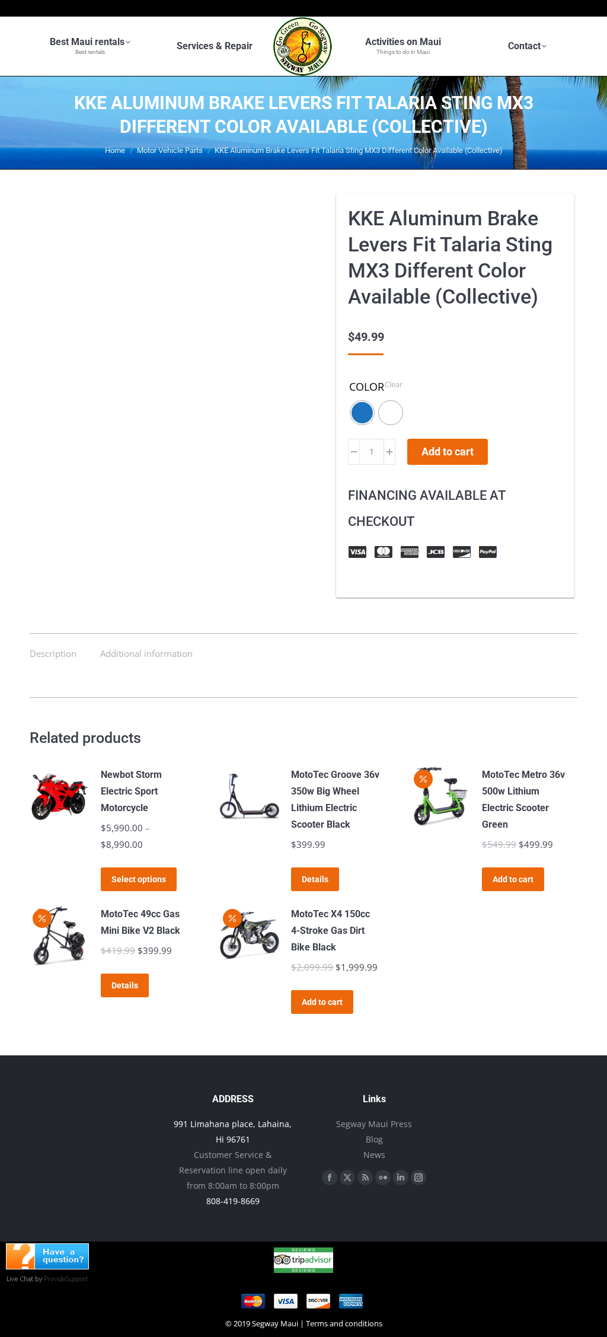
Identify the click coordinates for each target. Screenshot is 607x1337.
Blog (374, 1139)
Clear (393, 384)
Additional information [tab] (146, 653)
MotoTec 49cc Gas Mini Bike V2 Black (140, 922)
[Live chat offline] (47, 1266)
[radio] (362, 413)
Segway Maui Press (374, 1123)
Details (315, 879)
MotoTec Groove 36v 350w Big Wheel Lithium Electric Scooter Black (335, 799)
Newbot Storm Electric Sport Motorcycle (131, 791)
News (374, 1154)
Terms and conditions (344, 1323)
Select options (138, 879)
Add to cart (447, 451)
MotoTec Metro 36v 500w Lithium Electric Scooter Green (523, 799)
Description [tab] (53, 653)
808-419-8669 (233, 1201)
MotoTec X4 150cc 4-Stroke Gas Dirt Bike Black (330, 930)
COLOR (366, 386)
